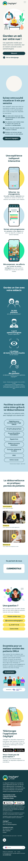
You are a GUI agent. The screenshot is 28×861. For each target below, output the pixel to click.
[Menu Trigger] (25, 2)
